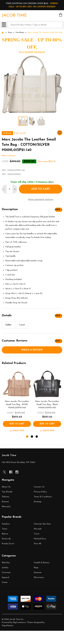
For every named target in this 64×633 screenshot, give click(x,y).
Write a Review (9, 156)
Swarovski (6, 539)
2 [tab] (32, 437)
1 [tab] (27, 437)
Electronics (39, 577)
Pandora (6, 524)
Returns (5, 502)
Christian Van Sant (42, 524)
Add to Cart (40, 189)
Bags (36, 567)
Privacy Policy (40, 492)
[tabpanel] (17, 401)
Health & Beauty (41, 563)
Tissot (36, 534)
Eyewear (38, 572)
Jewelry (5, 567)
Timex (4, 529)
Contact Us (39, 487)
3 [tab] (37, 437)
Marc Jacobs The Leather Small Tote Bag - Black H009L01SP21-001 (47, 404)
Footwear (6, 572)
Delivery (5, 497)
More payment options (40, 199)
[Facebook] (10, 472)
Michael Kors (40, 539)
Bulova (5, 534)
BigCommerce (19, 622)
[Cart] (61, 15)
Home (4, 582)
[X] (4, 472)
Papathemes (7, 625)
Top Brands (7, 492)
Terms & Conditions (43, 497)
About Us (6, 487)
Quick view (18, 431)
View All (37, 544)
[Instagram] (17, 472)
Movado (38, 529)
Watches (6, 563)
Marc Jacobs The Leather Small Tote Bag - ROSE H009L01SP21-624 (17, 404)
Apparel (5, 577)
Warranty (6, 507)
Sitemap (37, 502)
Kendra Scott (8, 544)
